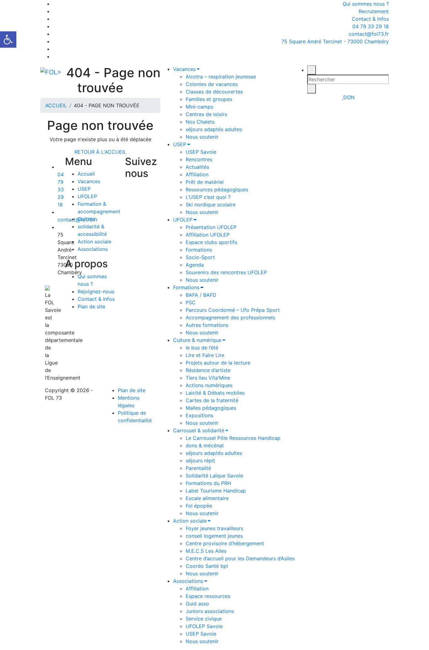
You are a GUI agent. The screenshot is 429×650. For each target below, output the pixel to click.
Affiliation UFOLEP (208, 235)
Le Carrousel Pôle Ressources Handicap (233, 438)
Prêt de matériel (205, 182)
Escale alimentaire (207, 498)
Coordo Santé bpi (207, 566)
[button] (8, 39)
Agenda (195, 265)
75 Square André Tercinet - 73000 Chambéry (335, 41)
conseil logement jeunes (214, 536)
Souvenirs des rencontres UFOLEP (226, 272)
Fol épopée (199, 506)
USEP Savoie (201, 152)
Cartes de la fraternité (212, 400)
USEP (179, 144)
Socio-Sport (200, 257)
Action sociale (190, 521)
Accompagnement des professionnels (230, 317)
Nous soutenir (202, 137)
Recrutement (374, 11)
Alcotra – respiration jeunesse (221, 76)
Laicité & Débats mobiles (215, 393)
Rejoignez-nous (96, 291)
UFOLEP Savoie (204, 626)
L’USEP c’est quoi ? (208, 197)
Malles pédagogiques (211, 408)
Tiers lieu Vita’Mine (208, 378)
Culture (86, 219)
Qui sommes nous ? (366, 4)
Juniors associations (210, 611)
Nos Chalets (200, 122)
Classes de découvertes (214, 91)
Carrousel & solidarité (198, 430)
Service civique (204, 618)
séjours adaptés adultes (214, 129)
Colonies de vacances (212, 84)
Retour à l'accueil (100, 152)
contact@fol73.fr (368, 34)
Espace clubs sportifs (211, 242)
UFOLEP (183, 219)
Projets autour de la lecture (218, 363)
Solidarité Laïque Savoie (214, 475)
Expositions (199, 415)
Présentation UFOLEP (211, 227)
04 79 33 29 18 (370, 26)
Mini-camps (199, 107)
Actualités (197, 167)
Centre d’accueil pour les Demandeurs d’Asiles (240, 558)
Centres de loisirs (206, 114)
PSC (191, 302)
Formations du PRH (208, 483)
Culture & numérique (197, 340)
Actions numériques (209, 385)
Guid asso (197, 603)
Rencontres (199, 159)
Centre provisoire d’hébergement (225, 543)
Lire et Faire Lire (205, 355)
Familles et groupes (209, 99)
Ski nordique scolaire (211, 204)
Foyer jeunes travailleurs (214, 528)
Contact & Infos (370, 19)
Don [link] (349, 97)
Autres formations (207, 325)
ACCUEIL (56, 105)
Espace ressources (208, 596)
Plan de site (91, 306)
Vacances (184, 69)
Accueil (86, 174)
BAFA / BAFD (201, 295)
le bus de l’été (202, 347)
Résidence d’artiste (208, 370)
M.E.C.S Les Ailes (206, 551)
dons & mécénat (205, 445)
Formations (199, 250)
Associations (188, 581)
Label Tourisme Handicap (216, 491)
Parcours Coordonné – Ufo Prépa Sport (233, 310)
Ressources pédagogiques (217, 189)
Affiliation (197, 174)
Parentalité (198, 468)
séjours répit (200, 460)
